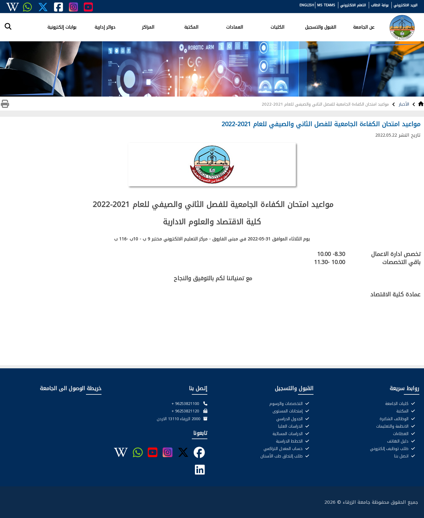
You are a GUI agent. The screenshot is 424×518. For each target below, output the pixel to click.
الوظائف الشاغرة (395, 419)
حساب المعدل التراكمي (284, 449)
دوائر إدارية (105, 26)
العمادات (234, 26)
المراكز (148, 26)
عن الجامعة (364, 26)
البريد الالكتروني (405, 5)
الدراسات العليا (291, 426)
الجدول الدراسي (290, 419)
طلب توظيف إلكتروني (390, 449)
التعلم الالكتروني (353, 5)
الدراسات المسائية (288, 434)
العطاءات (401, 434)
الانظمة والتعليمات (393, 426)
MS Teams (326, 5)
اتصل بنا (402, 456)
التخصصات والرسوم (286, 404)
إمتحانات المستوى (288, 411)
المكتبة (191, 26)
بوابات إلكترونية (61, 26)
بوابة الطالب (380, 5)
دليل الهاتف (398, 441)
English (307, 5)
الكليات (277, 26)
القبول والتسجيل (320, 26)
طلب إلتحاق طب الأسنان (282, 456)
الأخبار (403, 104)
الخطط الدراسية (290, 441)
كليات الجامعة (397, 404)
